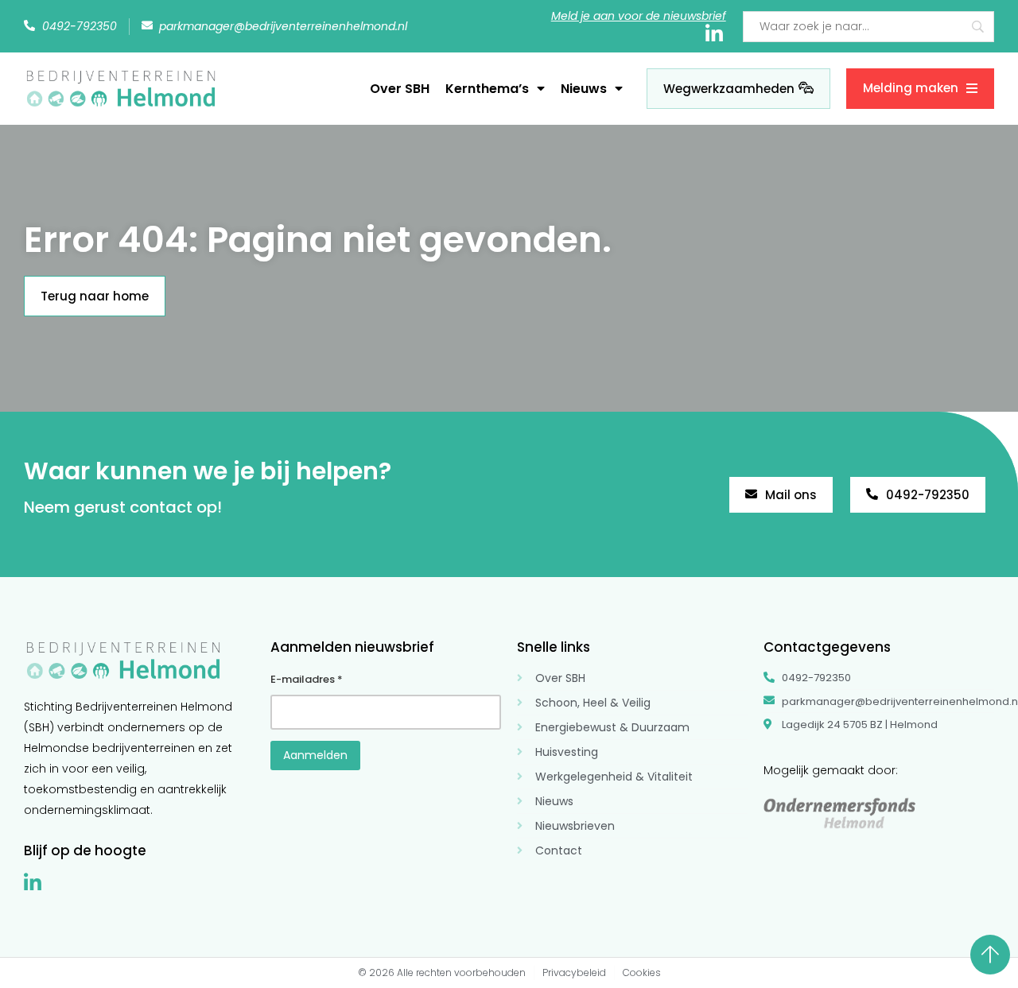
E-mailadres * (306, 679)
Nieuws (584, 88)
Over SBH (399, 88)
